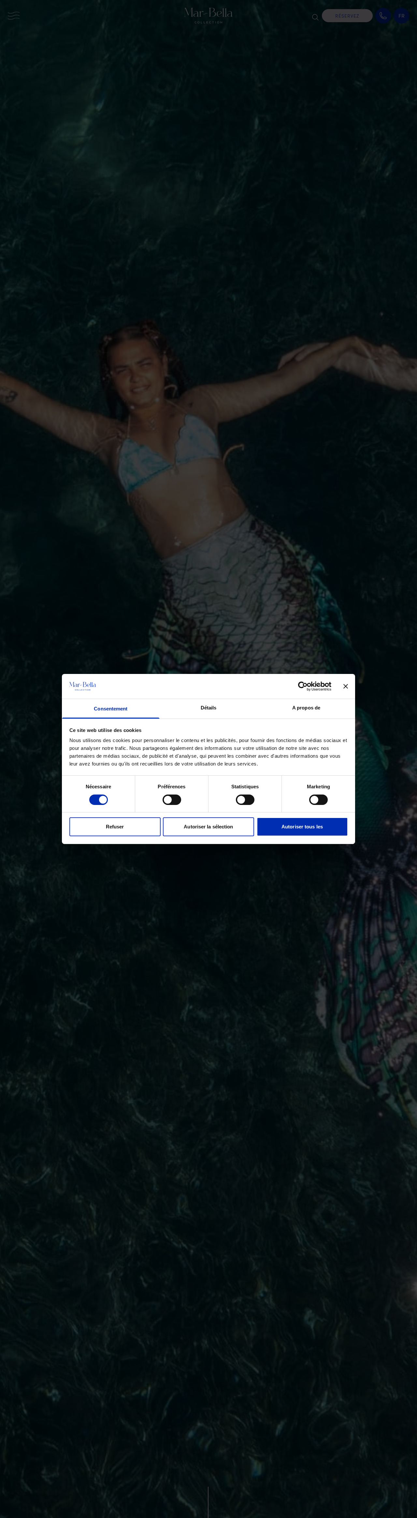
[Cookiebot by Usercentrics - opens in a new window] (302, 686)
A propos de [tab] (306, 708)
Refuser (115, 827)
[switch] (172, 800)
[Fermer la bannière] (345, 686)
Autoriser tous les (302, 827)
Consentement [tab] (110, 709)
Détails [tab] (209, 708)
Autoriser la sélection (208, 827)
